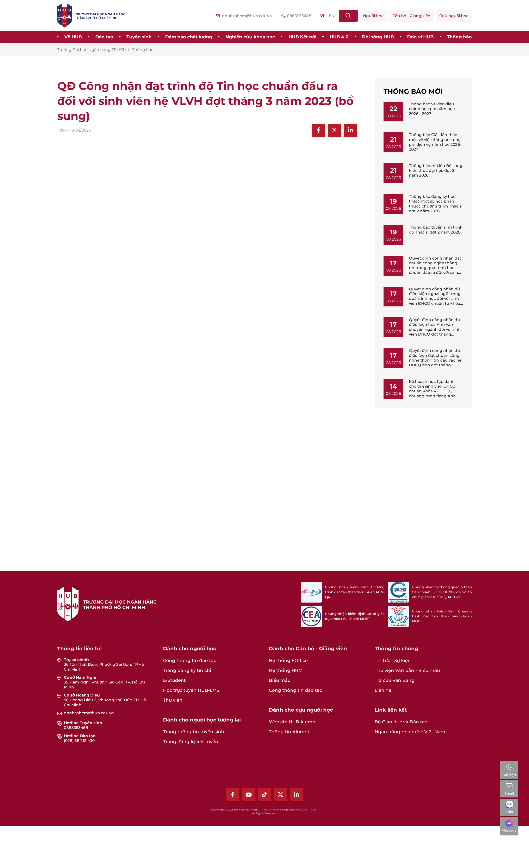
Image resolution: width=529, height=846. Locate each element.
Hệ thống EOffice (288, 660)
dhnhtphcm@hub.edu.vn (89, 713)
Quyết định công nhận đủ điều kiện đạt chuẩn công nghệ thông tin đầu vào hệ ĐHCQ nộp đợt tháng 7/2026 (435, 360)
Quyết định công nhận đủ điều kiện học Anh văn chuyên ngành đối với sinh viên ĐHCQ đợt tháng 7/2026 (435, 329)
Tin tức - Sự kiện (393, 660)
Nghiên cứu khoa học (250, 36)
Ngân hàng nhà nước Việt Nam (410, 731)
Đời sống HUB (378, 36)
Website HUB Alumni (293, 721)
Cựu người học (453, 15)
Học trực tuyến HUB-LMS (191, 690)
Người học (373, 15)
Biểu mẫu (280, 680)
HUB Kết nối (302, 36)
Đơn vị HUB (420, 36)
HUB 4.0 (339, 36)
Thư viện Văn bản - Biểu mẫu (407, 670)
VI (322, 15)
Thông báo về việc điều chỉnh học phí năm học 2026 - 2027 (432, 109)
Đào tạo (104, 36)
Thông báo (459, 36)
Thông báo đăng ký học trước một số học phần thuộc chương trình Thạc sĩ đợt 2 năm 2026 (435, 203)
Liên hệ (383, 690)
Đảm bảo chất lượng (188, 36)
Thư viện (172, 700)
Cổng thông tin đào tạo (190, 660)
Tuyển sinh (139, 36)
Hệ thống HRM (286, 670)
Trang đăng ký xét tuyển (190, 741)
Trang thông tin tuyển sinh (193, 731)
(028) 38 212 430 (79, 740)
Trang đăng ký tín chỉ (187, 670)
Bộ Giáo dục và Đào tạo (401, 721)
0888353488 (76, 727)
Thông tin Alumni (289, 731)
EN (332, 15)
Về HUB (73, 36)
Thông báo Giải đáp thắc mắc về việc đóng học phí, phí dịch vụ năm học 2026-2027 (435, 142)
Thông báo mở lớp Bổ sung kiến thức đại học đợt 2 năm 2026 (435, 170)
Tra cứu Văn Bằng (395, 680)
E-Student (174, 680)
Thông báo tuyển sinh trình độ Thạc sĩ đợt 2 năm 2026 (436, 229)
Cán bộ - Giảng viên (411, 15)
